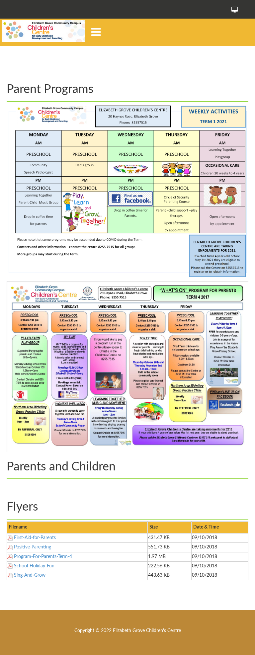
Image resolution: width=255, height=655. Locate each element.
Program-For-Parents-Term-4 (43, 556)
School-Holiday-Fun (34, 566)
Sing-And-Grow (29, 575)
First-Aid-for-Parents (35, 537)
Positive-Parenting (32, 547)
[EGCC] (43, 31)
